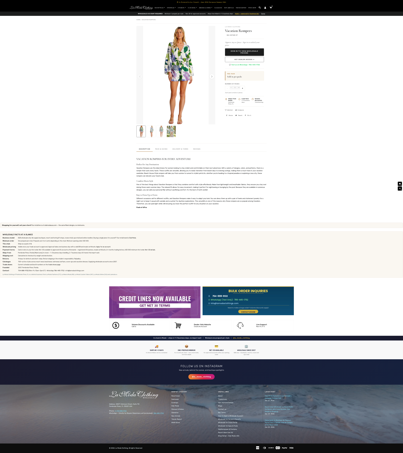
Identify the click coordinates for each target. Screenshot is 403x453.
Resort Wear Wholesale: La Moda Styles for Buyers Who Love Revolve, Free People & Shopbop (279, 409)
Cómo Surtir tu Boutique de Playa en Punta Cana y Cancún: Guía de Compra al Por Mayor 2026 (278, 422)
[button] (212, 76)
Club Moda (132, 238)
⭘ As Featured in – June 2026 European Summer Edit (201, 2)
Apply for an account (103, 247)
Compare (241, 110)
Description (144, 149)
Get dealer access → (244, 59)
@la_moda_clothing (241, 338)
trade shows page (54, 265)
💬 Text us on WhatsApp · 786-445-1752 (244, 65)
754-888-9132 (23, 271)
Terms (263, 13)
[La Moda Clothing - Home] (141, 8)
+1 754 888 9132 (121, 411)
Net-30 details (150, 250)
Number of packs (232, 84)
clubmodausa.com (50, 225)
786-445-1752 (59, 271)
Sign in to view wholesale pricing (244, 52)
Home (138, 19)
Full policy (77, 259)
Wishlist (230, 110)
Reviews (196, 149)
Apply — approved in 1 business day (247, 13)
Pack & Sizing (161, 149)
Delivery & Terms (180, 149)
